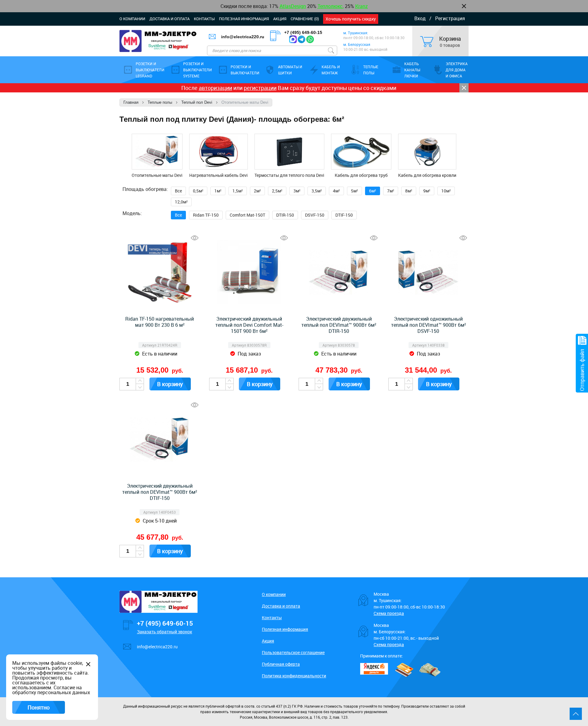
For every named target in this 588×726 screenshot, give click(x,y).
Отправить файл (582, 370)
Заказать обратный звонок (164, 632)
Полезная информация (244, 18)
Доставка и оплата (169, 18)
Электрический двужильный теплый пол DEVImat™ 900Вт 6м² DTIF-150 (159, 492)
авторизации (215, 87)
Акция (279, 18)
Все (178, 191)
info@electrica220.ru (242, 36)
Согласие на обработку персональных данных (51, 690)
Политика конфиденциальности (294, 676)
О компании (132, 18)
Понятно (39, 707)
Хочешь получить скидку (351, 19)
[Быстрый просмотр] (194, 238)
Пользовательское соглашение (293, 652)
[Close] (464, 87)
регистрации (260, 87)
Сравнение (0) (305, 18)
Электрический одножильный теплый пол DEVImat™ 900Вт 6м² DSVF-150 (428, 325)
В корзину (170, 384)
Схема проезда (389, 613)
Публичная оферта (281, 664)
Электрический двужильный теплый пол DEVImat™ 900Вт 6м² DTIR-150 (338, 325)
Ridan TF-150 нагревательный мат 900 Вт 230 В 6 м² (159, 322)
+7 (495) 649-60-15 (303, 32)
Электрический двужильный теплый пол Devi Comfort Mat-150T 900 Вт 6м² (249, 325)
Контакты (204, 18)
